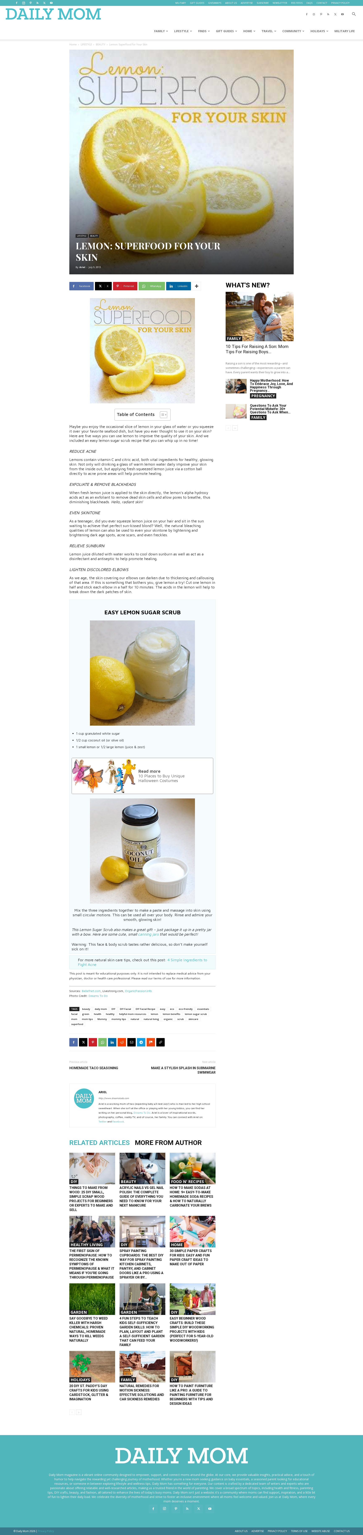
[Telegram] (141, 1042)
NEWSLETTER (280, 2)
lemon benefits (171, 1014)
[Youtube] (51, 3)
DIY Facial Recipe (145, 1008)
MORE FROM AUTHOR (168, 1143)
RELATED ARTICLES (99, 1143)
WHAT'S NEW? (248, 285)
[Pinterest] (30, 3)
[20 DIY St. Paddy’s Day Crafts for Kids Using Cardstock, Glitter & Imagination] (92, 1366)
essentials (203, 1008)
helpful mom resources (132, 1014)
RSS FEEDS (296, 2)
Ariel (82, 267)
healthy (110, 1014)
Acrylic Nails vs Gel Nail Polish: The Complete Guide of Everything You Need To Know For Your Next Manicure (142, 1196)
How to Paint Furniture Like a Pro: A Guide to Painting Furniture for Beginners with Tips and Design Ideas (191, 1395)
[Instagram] (23, 3)
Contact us (342, 1531)
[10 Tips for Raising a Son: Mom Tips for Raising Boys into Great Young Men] (260, 316)
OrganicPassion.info (138, 991)
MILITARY (180, 2)
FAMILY (159, 31)
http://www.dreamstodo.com (114, 1098)
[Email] (131, 1042)
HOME (247, 31)
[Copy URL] (160, 1042)
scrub (180, 1019)
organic (168, 1019)
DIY (113, 1008)
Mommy (102, 1019)
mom (74, 1019)
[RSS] (37, 3)
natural (135, 1019)
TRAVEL (267, 31)
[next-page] (78, 1412)
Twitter (103, 1121)
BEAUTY (100, 44)
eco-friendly (186, 1008)
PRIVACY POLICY (340, 2)
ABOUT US (231, 2)
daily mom (101, 1008)
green (85, 1014)
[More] (196, 286)
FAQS (309, 2)
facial (74, 1014)
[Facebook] (16, 3)
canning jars (148, 934)
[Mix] (151, 1042)
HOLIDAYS (317, 31)
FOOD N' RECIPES (187, 1181)
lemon (154, 1014)
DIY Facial (125, 1008)
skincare (193, 1019)
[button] (354, 15)
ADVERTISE (247, 2)
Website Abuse (321, 1531)
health (97, 1014)
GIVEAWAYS (214, 2)
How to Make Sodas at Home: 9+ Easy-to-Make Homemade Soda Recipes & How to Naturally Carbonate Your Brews (191, 1196)
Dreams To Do (98, 995)
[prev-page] (72, 1412)
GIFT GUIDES (197, 2)
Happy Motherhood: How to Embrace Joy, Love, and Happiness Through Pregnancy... (271, 385)
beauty (86, 1008)
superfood (77, 1024)
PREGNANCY (263, 395)
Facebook (118, 1121)
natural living (151, 1019)
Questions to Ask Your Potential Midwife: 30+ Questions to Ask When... (270, 409)
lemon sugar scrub (196, 1014)
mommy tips (119, 1019)
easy (162, 1008)
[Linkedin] (112, 1042)
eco (172, 1008)
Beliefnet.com (91, 991)
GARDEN (79, 1312)
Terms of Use (299, 1531)
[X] (44, 3)
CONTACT (321, 2)
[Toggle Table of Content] (161, 414)
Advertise (257, 1531)
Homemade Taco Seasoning (93, 1068)
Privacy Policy (277, 1531)
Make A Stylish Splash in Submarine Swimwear (183, 1070)
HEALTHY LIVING (87, 1244)
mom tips (87, 1019)
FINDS (202, 31)
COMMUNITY (291, 31)
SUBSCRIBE (263, 2)
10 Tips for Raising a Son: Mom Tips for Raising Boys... (257, 349)
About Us (241, 1531)
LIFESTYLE (181, 31)
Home (73, 44)
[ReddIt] (122, 1042)
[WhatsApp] (102, 1042)
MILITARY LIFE (344, 31)
